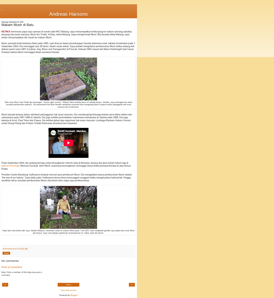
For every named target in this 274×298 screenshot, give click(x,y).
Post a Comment (11, 267)
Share (6, 253)
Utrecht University (10, 166)
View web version (68, 290)
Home (68, 285)
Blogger (73, 295)
